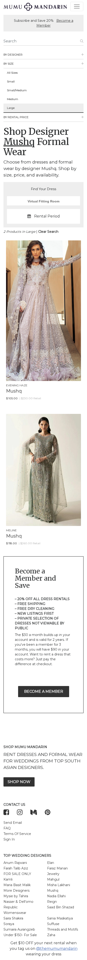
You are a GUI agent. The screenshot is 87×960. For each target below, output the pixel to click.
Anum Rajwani (15, 863)
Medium (12, 99)
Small (11, 81)
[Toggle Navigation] (76, 6)
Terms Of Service (17, 834)
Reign (52, 902)
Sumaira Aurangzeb (19, 929)
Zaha (51, 935)
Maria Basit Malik (17, 885)
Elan (50, 863)
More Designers (16, 890)
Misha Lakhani (58, 885)
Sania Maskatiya (60, 918)
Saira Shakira (13, 918)
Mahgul (53, 879)
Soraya (8, 924)
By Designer (13, 54)
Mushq (52, 890)
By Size (8, 63)
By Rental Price (16, 117)
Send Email (12, 823)
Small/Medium (17, 90)
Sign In (9, 839)
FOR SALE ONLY (17, 874)
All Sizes (12, 72)
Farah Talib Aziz (15, 868)
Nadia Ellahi (56, 896)
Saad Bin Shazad (60, 907)
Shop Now (19, 782)
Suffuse (53, 924)
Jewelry (53, 874)
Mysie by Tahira (15, 896)
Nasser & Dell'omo (18, 902)
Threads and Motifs (62, 929)
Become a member (43, 691)
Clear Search (48, 232)
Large (11, 108)
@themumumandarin (56, 948)
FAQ (7, 828)
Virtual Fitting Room (43, 201)
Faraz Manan (57, 868)
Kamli (8, 879)
